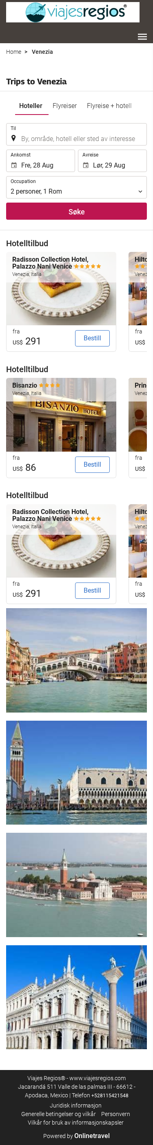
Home (13, 52)
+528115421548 (110, 1096)
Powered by (76, 1136)
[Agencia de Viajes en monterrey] (73, 12)
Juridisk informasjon (76, 1105)
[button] (142, 36)
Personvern (115, 1114)
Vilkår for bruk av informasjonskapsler (76, 1122)
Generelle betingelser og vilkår (58, 1114)
